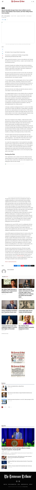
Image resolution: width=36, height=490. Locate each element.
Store (18, 484)
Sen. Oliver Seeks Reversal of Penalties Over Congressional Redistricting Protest (9, 291)
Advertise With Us (24, 484)
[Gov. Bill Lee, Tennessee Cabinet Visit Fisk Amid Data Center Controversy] (4, 467)
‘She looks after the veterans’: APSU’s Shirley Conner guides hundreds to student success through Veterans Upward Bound (20, 457)
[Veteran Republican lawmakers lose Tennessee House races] (9, 304)
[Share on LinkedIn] (5, 19)
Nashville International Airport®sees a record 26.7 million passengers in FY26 (21, 399)
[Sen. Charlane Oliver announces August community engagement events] (26, 319)
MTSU (3, 451)
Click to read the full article (10, 261)
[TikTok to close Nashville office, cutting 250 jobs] (4, 388)
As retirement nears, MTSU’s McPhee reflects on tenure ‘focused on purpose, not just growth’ (16, 448)
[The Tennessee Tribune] (18, 1)
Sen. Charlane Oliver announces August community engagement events (26, 327)
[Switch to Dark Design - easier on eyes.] (32, 1)
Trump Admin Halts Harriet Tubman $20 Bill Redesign (25, 311)
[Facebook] (2, 49)
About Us (5, 484)
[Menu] (2, 1)
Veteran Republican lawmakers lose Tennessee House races (9, 311)
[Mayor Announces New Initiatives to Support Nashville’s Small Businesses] (4, 394)
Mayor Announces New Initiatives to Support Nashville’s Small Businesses (20, 392)
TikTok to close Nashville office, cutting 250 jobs (16, 386)
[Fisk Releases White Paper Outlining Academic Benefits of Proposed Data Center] (4, 462)
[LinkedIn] (2, 53)
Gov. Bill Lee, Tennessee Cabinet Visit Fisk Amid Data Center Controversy (20, 465)
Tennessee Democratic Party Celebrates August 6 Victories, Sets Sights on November (9, 327)
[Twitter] (2, 51)
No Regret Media (25, 486)
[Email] (2, 58)
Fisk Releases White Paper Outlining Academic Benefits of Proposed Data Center (20, 462)
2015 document (20, 255)
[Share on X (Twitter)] (3, 19)
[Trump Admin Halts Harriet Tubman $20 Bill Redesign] (26, 304)
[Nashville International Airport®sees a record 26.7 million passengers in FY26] (4, 401)
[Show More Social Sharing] (7, 19)
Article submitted (10, 269)
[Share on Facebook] (2, 19)
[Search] (33, 1)
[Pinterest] (2, 56)
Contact (30, 484)
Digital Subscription (12, 484)
